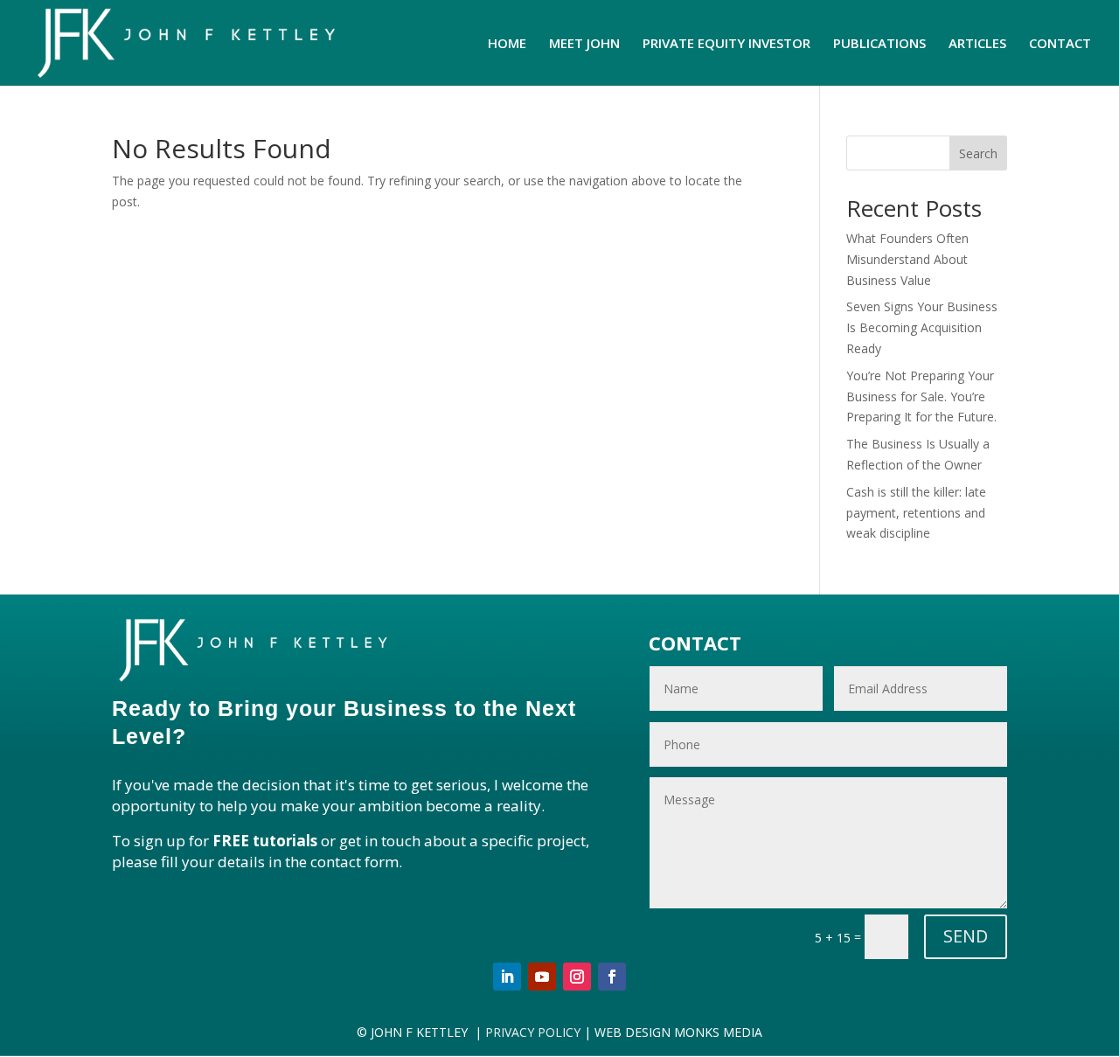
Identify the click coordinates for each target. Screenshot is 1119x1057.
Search (978, 153)
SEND (965, 936)
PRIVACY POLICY (531, 1032)
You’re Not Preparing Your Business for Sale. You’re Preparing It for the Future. (921, 396)
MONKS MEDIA (718, 1032)
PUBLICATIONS (879, 44)
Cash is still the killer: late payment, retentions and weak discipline (916, 512)
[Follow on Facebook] (612, 977)
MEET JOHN (584, 44)
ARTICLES (977, 44)
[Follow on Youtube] (542, 977)
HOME (507, 44)
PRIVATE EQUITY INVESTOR (726, 44)
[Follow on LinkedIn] (507, 977)
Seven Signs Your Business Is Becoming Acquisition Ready (921, 327)
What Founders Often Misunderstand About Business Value (907, 259)
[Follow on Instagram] (577, 977)
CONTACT (1060, 44)
